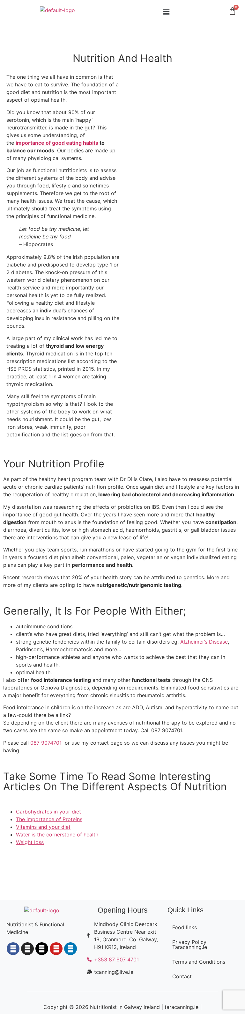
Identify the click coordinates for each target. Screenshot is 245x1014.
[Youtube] (56, 948)
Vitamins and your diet (43, 827)
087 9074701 (45, 743)
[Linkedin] (70, 948)
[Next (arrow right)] (234, 507)
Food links (184, 927)
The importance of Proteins (49, 819)
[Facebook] (13, 948)
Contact (182, 976)
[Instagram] (27, 948)
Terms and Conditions (198, 962)
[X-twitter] (41, 948)
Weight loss (30, 842)
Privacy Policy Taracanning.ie (189, 944)
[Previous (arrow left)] (11, 507)
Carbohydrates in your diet (48, 811)
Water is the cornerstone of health (57, 834)
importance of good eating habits (57, 143)
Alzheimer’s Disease (204, 641)
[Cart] (232, 11)
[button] (166, 12)
